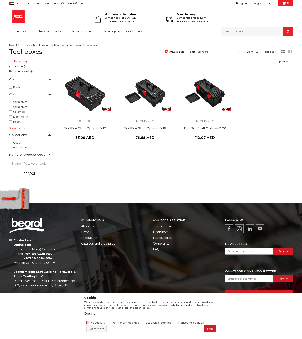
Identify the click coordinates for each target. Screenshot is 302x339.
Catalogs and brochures (98, 243)
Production (89, 238)
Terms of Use (162, 226)
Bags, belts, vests (22, 71)
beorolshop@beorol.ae (40, 249)
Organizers (18, 66)
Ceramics (19, 111)
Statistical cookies (158, 322)
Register (259, 3)
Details (89, 313)
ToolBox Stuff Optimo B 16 (145, 128)
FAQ (156, 249)
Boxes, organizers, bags (68, 44)
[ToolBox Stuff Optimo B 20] (205, 92)
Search (30, 174)
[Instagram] (239, 229)
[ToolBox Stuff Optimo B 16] (145, 92)
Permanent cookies (125, 322)
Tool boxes (18, 61)
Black (16, 87)
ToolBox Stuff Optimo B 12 (85, 128)
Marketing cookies (191, 322)
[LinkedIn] (250, 229)
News (85, 232)
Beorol (13, 44)
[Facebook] (229, 229)
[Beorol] (18, 16)
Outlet (17, 142)
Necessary (97, 322)
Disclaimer (160, 232)
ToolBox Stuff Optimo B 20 (204, 128)
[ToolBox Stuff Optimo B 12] (85, 92)
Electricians (20, 116)
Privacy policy (163, 238)
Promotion (20, 147)
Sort (192, 51)
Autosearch (176, 51)
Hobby (17, 121)
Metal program (42, 44)
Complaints (161, 243)
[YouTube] (260, 229)
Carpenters (20, 101)
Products (25, 44)
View (250, 51)
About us (87, 226)
